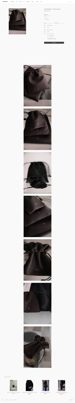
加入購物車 (54, 42)
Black (45, 15)
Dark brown (49, 15)
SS (45, 19)
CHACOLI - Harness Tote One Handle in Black (13, 392)
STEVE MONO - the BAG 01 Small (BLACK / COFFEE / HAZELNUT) (29, 393)
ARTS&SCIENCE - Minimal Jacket (45, 392)
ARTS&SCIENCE (49, 25)
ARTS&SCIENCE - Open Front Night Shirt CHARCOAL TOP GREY (61, 393)
